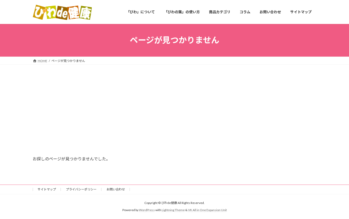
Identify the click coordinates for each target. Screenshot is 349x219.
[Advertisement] (174, 102)
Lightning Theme (173, 210)
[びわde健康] (62, 12)
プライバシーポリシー (81, 189)
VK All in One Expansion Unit (207, 210)
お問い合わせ (116, 189)
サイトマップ (47, 189)
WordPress (147, 210)
